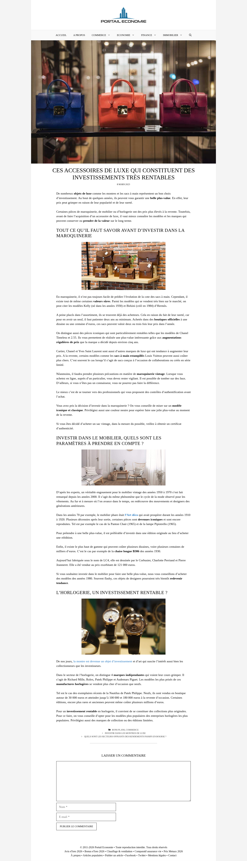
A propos (79, 35)
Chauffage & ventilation (119, 851)
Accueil (61, 35)
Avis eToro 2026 (73, 851)
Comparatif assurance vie (148, 851)
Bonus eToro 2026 (94, 851)
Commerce (99, 35)
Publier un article (114, 855)
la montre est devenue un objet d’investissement (102, 661)
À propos (76, 855)
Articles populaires (93, 855)
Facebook (130, 855)
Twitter (142, 855)
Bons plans (118, 730)
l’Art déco (131, 515)
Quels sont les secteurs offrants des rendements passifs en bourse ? (125, 736)
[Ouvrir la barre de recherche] (190, 35)
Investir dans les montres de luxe (125, 733)
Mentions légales (157, 855)
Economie (123, 35)
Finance (146, 35)
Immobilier (170, 35)
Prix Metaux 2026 (173, 851)
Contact (172, 855)
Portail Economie (104, 847)
